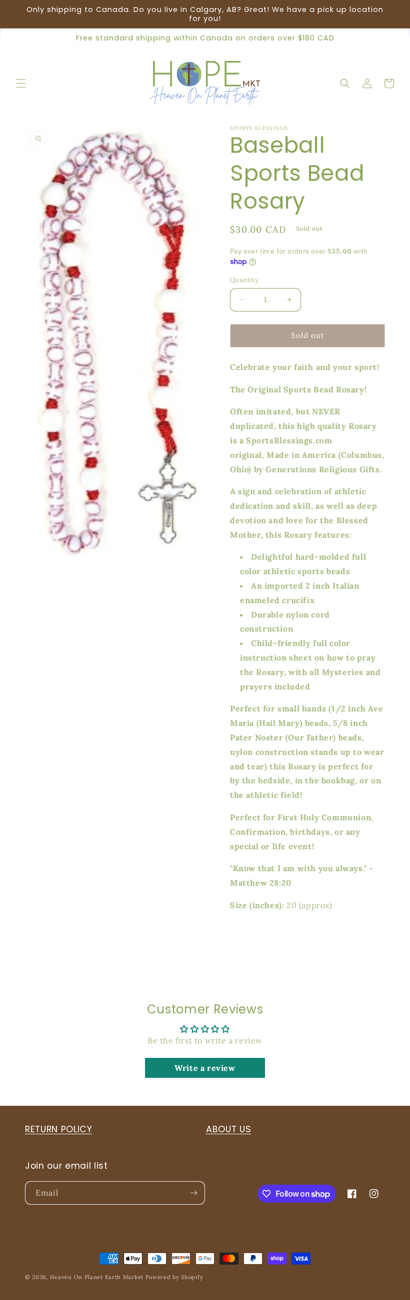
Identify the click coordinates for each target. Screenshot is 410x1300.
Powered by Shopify (175, 1277)
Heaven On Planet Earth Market (97, 1277)
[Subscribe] (193, 1193)
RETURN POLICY (58, 1129)
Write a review (204, 1068)
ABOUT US (228, 1129)
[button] (21, 83)
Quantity (244, 280)
